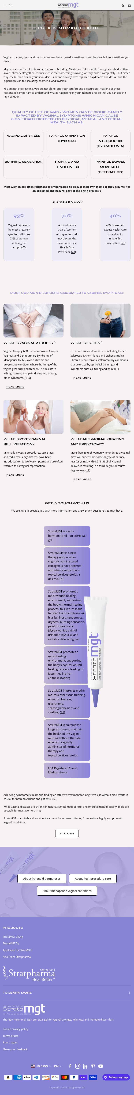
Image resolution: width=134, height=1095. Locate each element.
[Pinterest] (93, 1066)
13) (88, 470)
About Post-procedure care (93, 879)
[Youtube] (100, 1066)
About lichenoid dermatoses (42, 879)
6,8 (73, 252)
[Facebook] (70, 1066)
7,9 (55, 798)
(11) (116, 369)
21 (62, 579)
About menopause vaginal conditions (67, 891)
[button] (4, 5)
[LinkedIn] (85, 1066)
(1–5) (28, 377)
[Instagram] (77, 1066)
